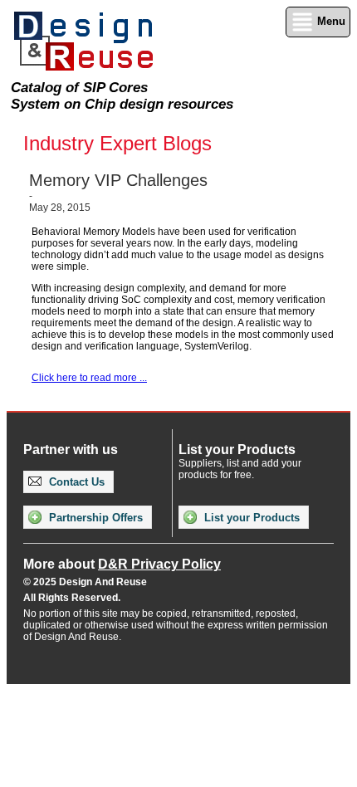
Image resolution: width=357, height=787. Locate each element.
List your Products (250, 517)
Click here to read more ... (89, 378)
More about (122, 564)
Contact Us (75, 482)
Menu (329, 21)
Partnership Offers (94, 517)
